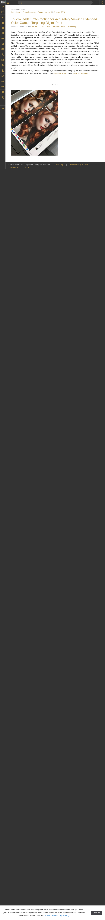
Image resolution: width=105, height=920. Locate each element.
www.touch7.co (59, 73)
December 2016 (45, 12)
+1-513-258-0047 (80, 73)
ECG (42, 27)
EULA (26, 167)
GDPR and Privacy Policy (56, 915)
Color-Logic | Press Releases (23, 12)
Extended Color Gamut (55, 27)
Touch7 (35, 27)
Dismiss (96, 913)
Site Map (59, 164)
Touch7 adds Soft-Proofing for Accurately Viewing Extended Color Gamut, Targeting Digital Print (54, 21)
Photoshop (71, 27)
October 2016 (59, 12)
